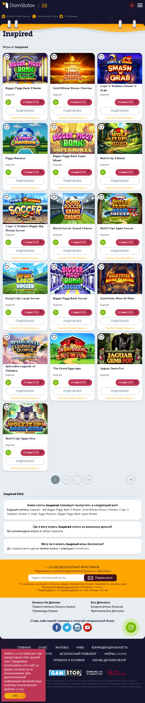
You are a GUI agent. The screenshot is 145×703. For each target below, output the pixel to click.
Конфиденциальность (110, 647)
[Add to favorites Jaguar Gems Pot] (101, 337)
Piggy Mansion (47, 514)
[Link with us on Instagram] (77, 627)
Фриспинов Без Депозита (107, 611)
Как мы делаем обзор (109, 660)
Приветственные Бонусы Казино (53, 606)
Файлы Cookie (116, 654)
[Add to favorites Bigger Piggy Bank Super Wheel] (54, 127)
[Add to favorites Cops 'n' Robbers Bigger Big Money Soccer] (7, 197)
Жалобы (61, 647)
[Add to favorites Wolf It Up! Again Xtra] (7, 407)
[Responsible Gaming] (117, 673)
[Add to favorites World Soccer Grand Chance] (54, 197)
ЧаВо (80, 647)
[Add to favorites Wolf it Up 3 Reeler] (101, 127)
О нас (43, 647)
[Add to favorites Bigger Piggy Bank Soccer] (54, 267)
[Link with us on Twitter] (67, 627)
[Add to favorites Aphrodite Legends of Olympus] (7, 337)
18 (88, 479)
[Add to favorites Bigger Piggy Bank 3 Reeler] (7, 56)
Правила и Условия (69, 660)
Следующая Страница (110, 479)
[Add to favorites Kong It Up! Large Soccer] (7, 267)
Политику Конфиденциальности (60, 587)
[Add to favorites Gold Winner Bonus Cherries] (54, 56)
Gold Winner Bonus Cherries (100, 509)
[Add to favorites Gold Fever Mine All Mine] (101, 267)
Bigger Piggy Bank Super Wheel (77, 514)
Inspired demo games (25, 548)
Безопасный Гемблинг (78, 654)
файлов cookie (14, 689)
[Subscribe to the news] (43, 6)
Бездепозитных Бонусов (107, 606)
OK (15, 695)
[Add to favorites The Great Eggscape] (54, 337)
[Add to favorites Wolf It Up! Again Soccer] (101, 197)
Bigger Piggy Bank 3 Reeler (64, 509)
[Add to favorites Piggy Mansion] (7, 127)
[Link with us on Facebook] (56, 627)
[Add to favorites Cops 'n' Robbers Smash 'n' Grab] (101, 56)
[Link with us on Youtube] (87, 627)
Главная (24, 647)
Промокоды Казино (45, 611)
